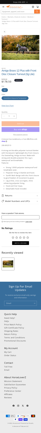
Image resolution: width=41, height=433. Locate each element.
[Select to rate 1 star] (13, 237)
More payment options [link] (20, 134)
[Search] (37, 11)
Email (6, 370)
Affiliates (8, 394)
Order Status (10, 355)
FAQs (6, 321)
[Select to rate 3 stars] (20, 237)
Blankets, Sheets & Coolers (17, 17)
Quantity (4, 112)
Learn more (28, 221)
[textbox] (20, 217)
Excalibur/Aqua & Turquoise (15, 98)
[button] (20, 195)
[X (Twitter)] (22, 406)
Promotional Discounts (15, 340)
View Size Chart (8, 106)
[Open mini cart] (37, 6)
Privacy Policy (10, 388)
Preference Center (12, 391)
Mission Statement (13, 381)
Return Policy (10, 334)
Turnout (4, 19)
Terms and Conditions (14, 337)
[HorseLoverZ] (14, 7)
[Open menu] (3, 6)
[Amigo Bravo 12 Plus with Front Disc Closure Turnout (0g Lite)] (8, 264)
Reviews (8, 397)
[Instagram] (18, 406)
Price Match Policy (13, 324)
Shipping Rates (11, 331)
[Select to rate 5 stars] (27, 237)
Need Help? (9, 318)
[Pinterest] (27, 406)
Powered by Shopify (27, 423)
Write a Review (20, 243)
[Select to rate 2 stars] (16, 237)
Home (4, 17)
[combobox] (20, 11)
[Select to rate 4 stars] (24, 237)
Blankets (30, 17)
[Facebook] (13, 406)
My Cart (7, 352)
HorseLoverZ (16, 423)
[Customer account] (33, 6)
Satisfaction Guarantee (15, 384)
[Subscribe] (34, 303)
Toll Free (8, 366)
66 (5, 90)
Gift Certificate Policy (14, 328)
